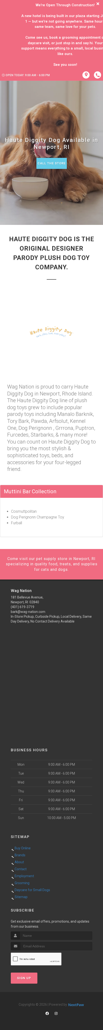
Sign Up (24, 978)
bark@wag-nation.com (28, 612)
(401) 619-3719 (22, 607)
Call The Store (52, 163)
